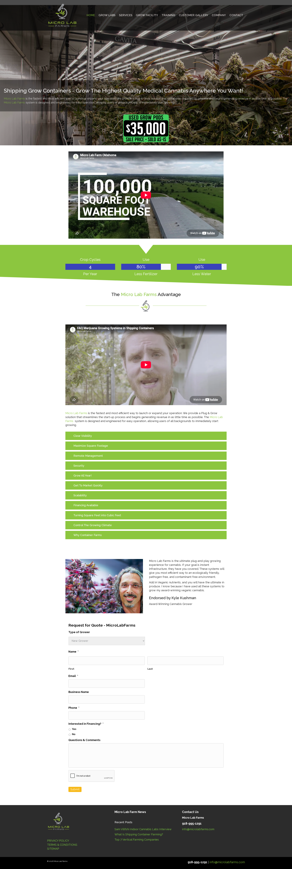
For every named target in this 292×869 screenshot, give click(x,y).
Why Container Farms (87, 535)
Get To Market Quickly (88, 485)
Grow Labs (107, 15)
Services (125, 15)
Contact (236, 15)
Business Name (78, 692)
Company (219, 15)
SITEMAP (53, 848)
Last (150, 669)
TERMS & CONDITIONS (62, 844)
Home (91, 15)
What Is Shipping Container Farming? (139, 834)
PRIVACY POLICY (58, 840)
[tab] (146, 436)
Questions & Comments (84, 740)
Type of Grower (79, 632)
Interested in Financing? (86, 723)
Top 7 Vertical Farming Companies (137, 839)
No (73, 734)
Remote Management (88, 455)
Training (168, 15)
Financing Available (85, 505)
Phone (73, 707)
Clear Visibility (82, 435)
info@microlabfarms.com (198, 829)
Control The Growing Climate (92, 525)
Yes (74, 729)
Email (73, 676)
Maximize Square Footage (90, 445)
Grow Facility (147, 15)
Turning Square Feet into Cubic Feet (97, 515)
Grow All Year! (82, 475)
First (71, 669)
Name (73, 651)
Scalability (80, 495)
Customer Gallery (193, 15)
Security (78, 465)
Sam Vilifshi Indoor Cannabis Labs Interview (143, 829)
